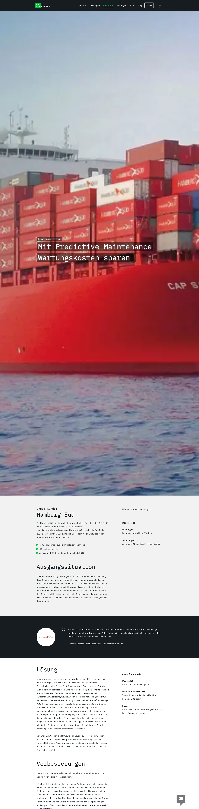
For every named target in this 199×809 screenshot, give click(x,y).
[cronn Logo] (42, 5)
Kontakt (149, 5)
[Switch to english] (159, 5)
